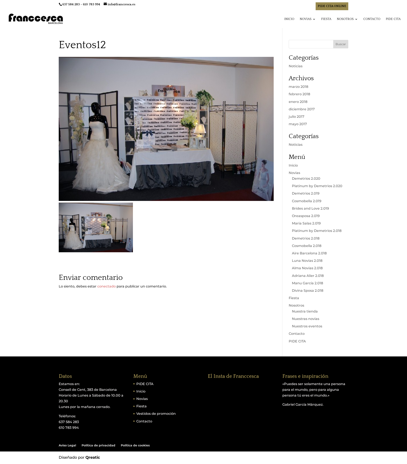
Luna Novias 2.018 (307, 261)
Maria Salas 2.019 (306, 223)
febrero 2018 (299, 94)
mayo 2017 (298, 124)
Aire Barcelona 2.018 (309, 253)
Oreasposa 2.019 (306, 216)
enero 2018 (298, 102)
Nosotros (345, 19)
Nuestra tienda (305, 311)
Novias (305, 19)
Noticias (295, 66)
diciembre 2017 (302, 109)
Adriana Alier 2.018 (308, 276)
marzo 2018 (298, 87)
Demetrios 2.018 (305, 238)
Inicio (289, 19)
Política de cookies (135, 445)
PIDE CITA (393, 19)
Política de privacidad (98, 445)
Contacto (371, 19)
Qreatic (92, 457)
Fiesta (326, 19)
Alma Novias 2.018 (307, 268)
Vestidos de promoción (156, 414)
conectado (106, 286)
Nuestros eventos (307, 326)
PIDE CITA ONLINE (332, 6)
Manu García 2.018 (307, 283)
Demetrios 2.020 (306, 179)
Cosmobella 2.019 (306, 201)
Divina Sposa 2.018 (307, 291)
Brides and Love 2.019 (310, 208)
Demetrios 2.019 (305, 193)
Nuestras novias (305, 319)
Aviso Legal (67, 445)
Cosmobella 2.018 (306, 246)
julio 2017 (296, 117)
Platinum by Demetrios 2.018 (316, 231)
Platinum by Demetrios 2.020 (317, 186)
